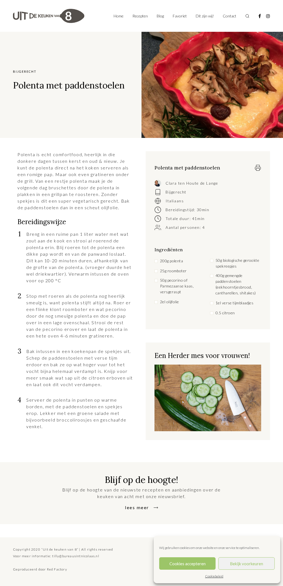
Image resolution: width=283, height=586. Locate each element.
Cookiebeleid (214, 576)
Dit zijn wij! (205, 16)
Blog (160, 16)
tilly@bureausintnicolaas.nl (75, 556)
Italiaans (175, 200)
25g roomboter (173, 270)
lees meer (137, 507)
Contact (229, 16)
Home (119, 16)
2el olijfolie (169, 301)
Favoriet (180, 16)
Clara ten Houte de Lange (192, 183)
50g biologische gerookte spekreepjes (237, 263)
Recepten (140, 16)
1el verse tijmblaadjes (234, 302)
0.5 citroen (225, 312)
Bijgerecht (176, 192)
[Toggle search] (247, 16)
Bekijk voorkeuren (246, 563)
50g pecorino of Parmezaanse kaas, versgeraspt (177, 286)
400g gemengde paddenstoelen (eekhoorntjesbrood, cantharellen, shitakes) (236, 284)
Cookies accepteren (187, 563)
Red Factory (57, 569)
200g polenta (171, 260)
